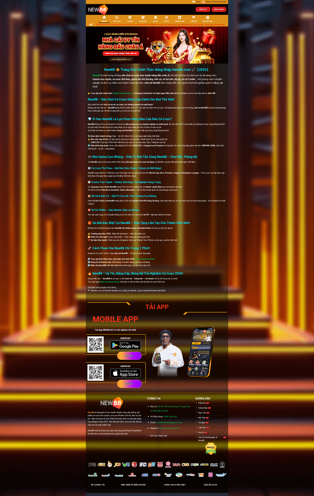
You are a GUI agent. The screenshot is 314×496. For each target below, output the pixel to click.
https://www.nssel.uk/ (123, 93)
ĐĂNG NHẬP (219, 9)
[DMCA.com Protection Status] (211, 449)
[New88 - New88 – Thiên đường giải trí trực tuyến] (99, 9)
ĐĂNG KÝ (203, 9)
